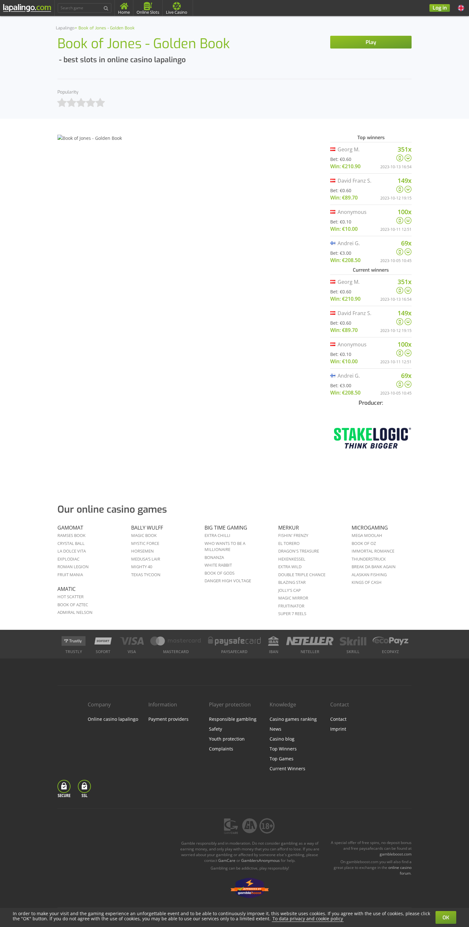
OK (446, 917)
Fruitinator (291, 606)
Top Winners (283, 749)
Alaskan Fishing (369, 574)
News (275, 729)
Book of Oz (364, 543)
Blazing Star (292, 582)
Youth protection (227, 739)
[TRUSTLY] (73, 641)
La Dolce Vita (71, 551)
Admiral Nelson (75, 612)
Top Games (282, 759)
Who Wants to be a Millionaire (225, 546)
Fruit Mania (70, 574)
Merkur (288, 527)
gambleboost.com (396, 854)
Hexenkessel (291, 559)
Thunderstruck (369, 559)
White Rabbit (218, 565)
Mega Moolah (367, 535)
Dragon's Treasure (298, 551)
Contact (338, 719)
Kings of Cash (367, 582)
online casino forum (400, 870)
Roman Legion (73, 566)
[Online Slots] (371, 443)
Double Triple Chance (301, 574)
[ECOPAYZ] (390, 641)
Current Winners (287, 768)
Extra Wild (290, 566)
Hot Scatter (70, 596)
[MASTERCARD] (176, 641)
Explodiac (68, 559)
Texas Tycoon (145, 574)
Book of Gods (219, 573)
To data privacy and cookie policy (307, 919)
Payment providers (168, 719)
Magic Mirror (293, 598)
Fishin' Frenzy (293, 535)
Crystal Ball (71, 543)
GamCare (226, 860)
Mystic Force (145, 543)
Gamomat (70, 527)
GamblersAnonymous (260, 860)
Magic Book (144, 535)
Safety (215, 729)
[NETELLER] (310, 641)
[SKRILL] (353, 641)
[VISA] (132, 641)
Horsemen (142, 551)
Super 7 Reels (292, 613)
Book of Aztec (72, 604)
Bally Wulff (147, 527)
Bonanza (214, 557)
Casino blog (282, 739)
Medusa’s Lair (145, 559)
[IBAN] (273, 641)
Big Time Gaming (226, 527)
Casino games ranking (293, 719)
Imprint (338, 729)
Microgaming (370, 527)
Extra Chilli (217, 535)
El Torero (289, 543)
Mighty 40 (141, 566)
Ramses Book (71, 535)
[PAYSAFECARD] (234, 641)
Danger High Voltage (228, 581)
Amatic (66, 588)
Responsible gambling (233, 719)
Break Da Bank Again (374, 566)
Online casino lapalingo (113, 719)
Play (371, 42)
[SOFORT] (103, 641)
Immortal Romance (373, 551)
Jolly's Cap (289, 590)
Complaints (221, 749)
